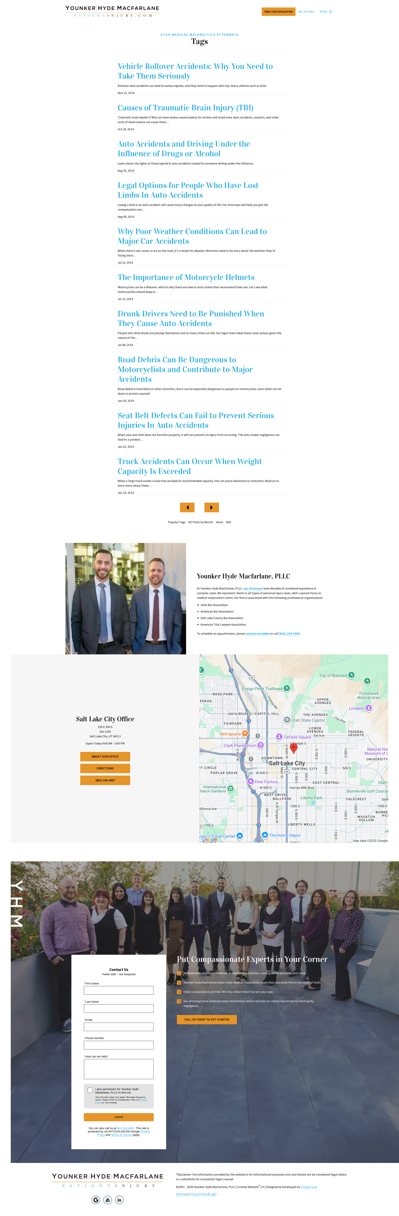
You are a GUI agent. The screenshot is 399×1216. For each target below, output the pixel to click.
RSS (228, 522)
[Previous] (187, 507)
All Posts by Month (200, 522)
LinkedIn (119, 1200)
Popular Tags (176, 522)
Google (96, 1200)
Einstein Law (309, 1187)
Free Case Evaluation (278, 11)
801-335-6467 (125, 1128)
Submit (118, 1117)
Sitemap (181, 1194)
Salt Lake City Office (105, 719)
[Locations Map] (294, 748)
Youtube (107, 1200)
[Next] (211, 507)
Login (213, 1194)
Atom (219, 522)
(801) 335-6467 (289, 633)
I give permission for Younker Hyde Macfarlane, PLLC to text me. (121, 1096)
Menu (323, 11)
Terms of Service (121, 1134)
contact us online (258, 633)
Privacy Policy (198, 1194)
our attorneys (253, 588)
